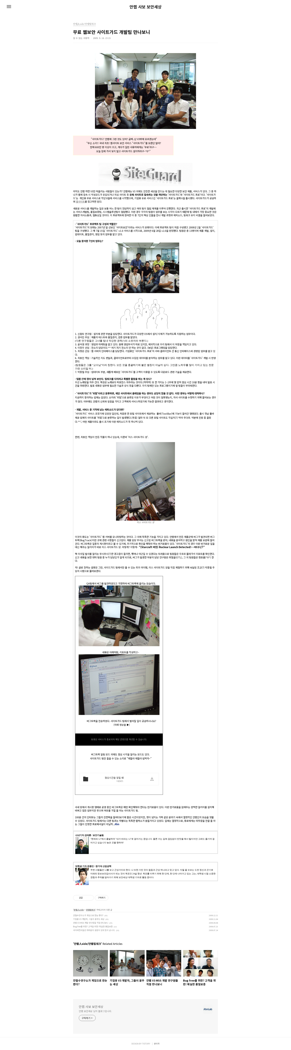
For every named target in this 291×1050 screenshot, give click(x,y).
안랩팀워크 (90, 909)
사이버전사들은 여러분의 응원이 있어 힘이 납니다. (94, 930)
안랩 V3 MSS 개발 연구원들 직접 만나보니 (90, 922)
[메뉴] (9, 6)
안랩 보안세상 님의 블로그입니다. (95, 1011)
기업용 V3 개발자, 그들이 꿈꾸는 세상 (88, 919)
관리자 (156, 1043)
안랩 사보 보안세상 (145, 7)
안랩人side (79, 909)
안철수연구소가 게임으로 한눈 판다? (88, 915)
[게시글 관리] (90, 897)
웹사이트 (80, 201)
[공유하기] (86, 897)
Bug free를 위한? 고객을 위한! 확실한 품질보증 (93, 926)
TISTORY (146, 1043)
